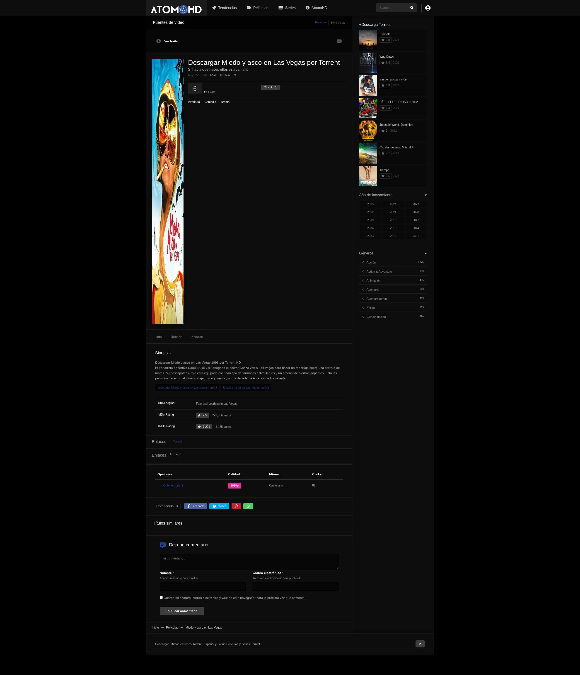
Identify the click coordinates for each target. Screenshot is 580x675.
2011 (416, 236)
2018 (393, 220)
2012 (393, 236)
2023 (416, 204)
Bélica (371, 308)
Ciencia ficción (376, 317)
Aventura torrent (377, 298)
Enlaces (197, 337)
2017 (416, 220)
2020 (416, 212)
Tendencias (227, 8)
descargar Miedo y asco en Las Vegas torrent (187, 387)
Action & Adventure (379, 271)
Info (159, 337)
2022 (370, 212)
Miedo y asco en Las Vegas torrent (246, 387)
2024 (393, 204)
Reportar (320, 22)
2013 (370, 236)
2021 (393, 212)
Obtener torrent (173, 485)
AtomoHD (319, 8)
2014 (416, 228)
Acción (371, 262)
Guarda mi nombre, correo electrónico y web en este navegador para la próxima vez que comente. (234, 598)
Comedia (210, 101)
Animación (373, 280)
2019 (370, 220)
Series (290, 8)
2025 (370, 204)
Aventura (194, 101)
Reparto (176, 337)
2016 (370, 228)
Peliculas (260, 8)
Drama (225, 101)
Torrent (177, 441)
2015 (393, 228)
